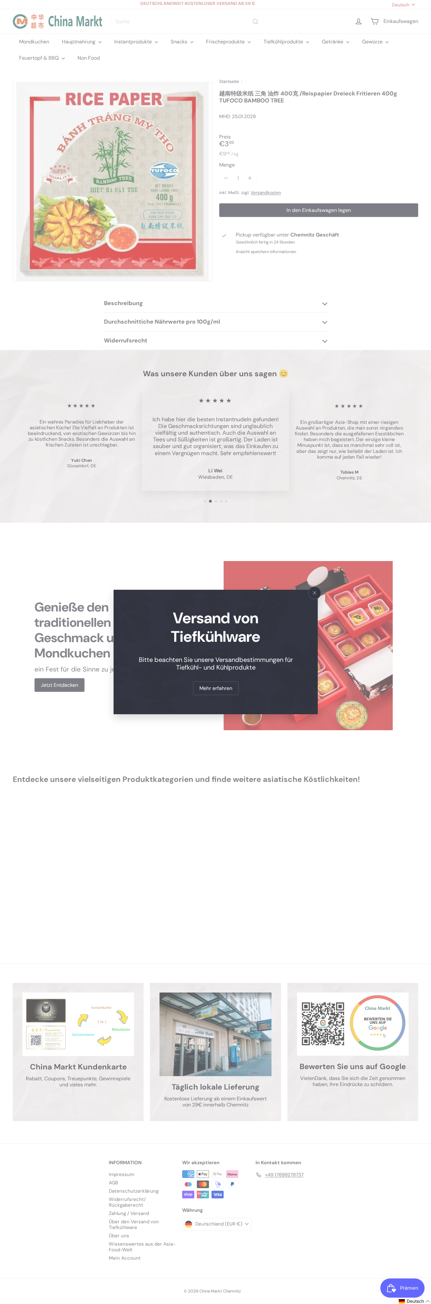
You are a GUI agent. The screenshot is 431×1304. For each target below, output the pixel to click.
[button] (414, 1301)
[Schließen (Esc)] (314, 593)
